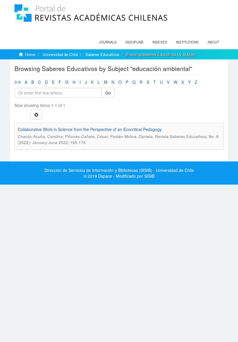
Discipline (134, 42)
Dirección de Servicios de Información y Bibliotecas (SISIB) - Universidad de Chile (119, 170)
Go (108, 93)
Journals (108, 42)
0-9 (18, 82)
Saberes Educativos (102, 54)
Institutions (187, 42)
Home (30, 54)
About (213, 42)
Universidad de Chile (60, 54)
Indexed (159, 42)
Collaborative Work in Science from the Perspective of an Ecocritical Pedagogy (90, 129)
